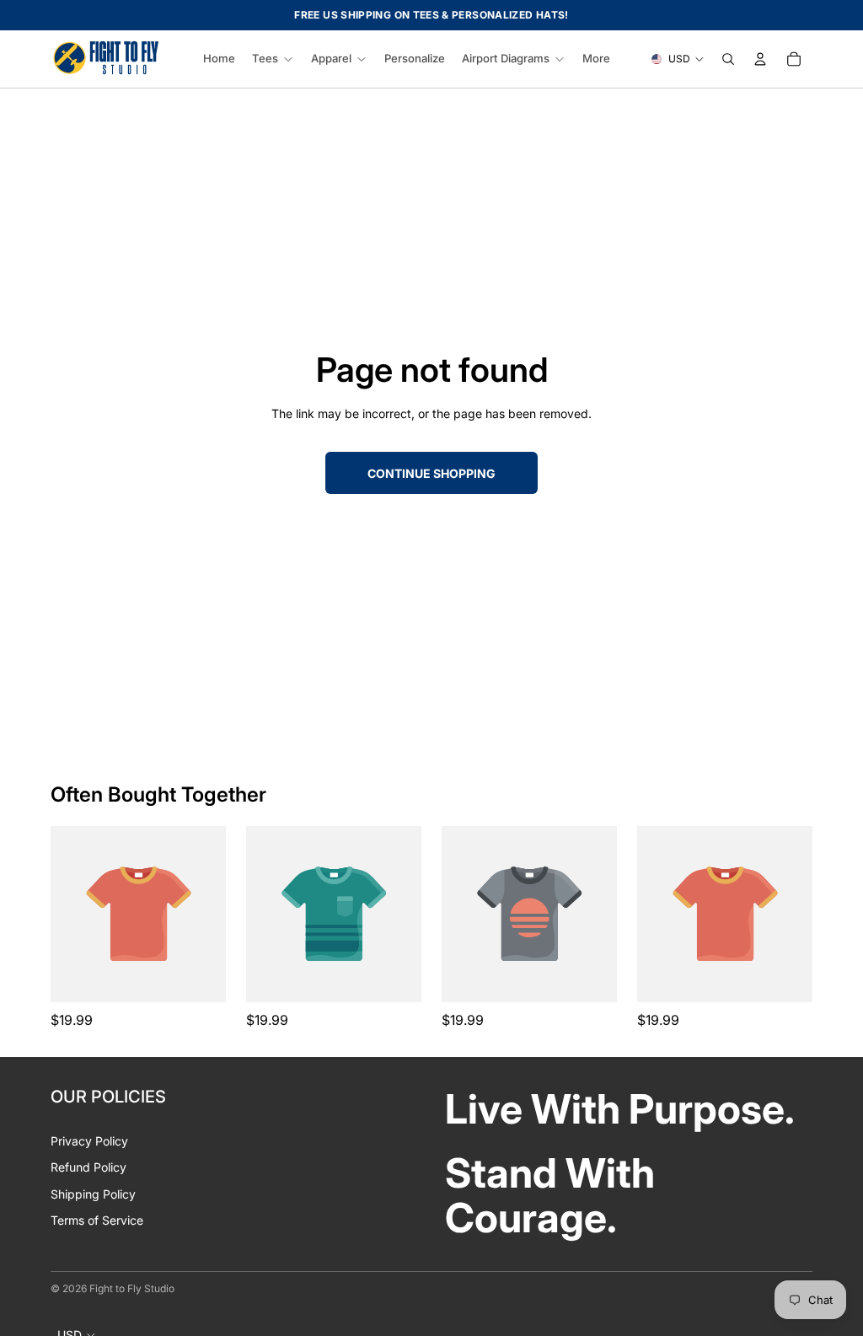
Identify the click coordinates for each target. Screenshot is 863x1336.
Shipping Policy (93, 1194)
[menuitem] (596, 59)
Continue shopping (431, 473)
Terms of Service (97, 1220)
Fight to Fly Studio (131, 1288)
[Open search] (728, 59)
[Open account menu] (760, 59)
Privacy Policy (89, 1141)
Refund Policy (88, 1167)
